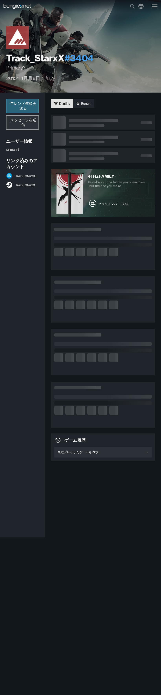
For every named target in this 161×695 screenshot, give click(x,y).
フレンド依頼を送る (23, 105)
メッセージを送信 (23, 122)
